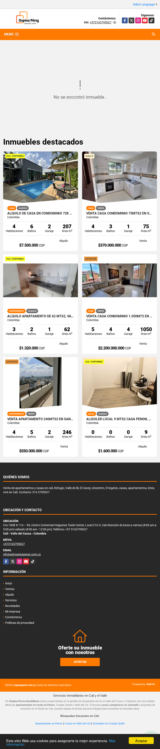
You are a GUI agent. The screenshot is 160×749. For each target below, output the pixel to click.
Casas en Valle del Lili (77, 723)
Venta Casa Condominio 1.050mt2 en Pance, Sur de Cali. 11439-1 (119, 316)
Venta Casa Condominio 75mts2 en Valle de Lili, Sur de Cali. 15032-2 (119, 213)
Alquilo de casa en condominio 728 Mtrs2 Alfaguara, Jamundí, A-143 (40, 213)
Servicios (11, 600)
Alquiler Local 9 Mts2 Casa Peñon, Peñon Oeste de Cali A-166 (119, 419)
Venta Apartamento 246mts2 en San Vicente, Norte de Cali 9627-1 (40, 419)
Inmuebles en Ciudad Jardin (109, 723)
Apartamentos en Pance (48, 723)
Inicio (8, 583)
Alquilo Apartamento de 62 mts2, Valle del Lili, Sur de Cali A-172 (40, 316)
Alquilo (9, 594)
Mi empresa (12, 611)
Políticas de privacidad (19, 622)
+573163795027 (100, 22)
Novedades (12, 606)
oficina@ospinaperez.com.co (22, 554)
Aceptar (141, 740)
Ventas (9, 589)
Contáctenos (13, 617)
